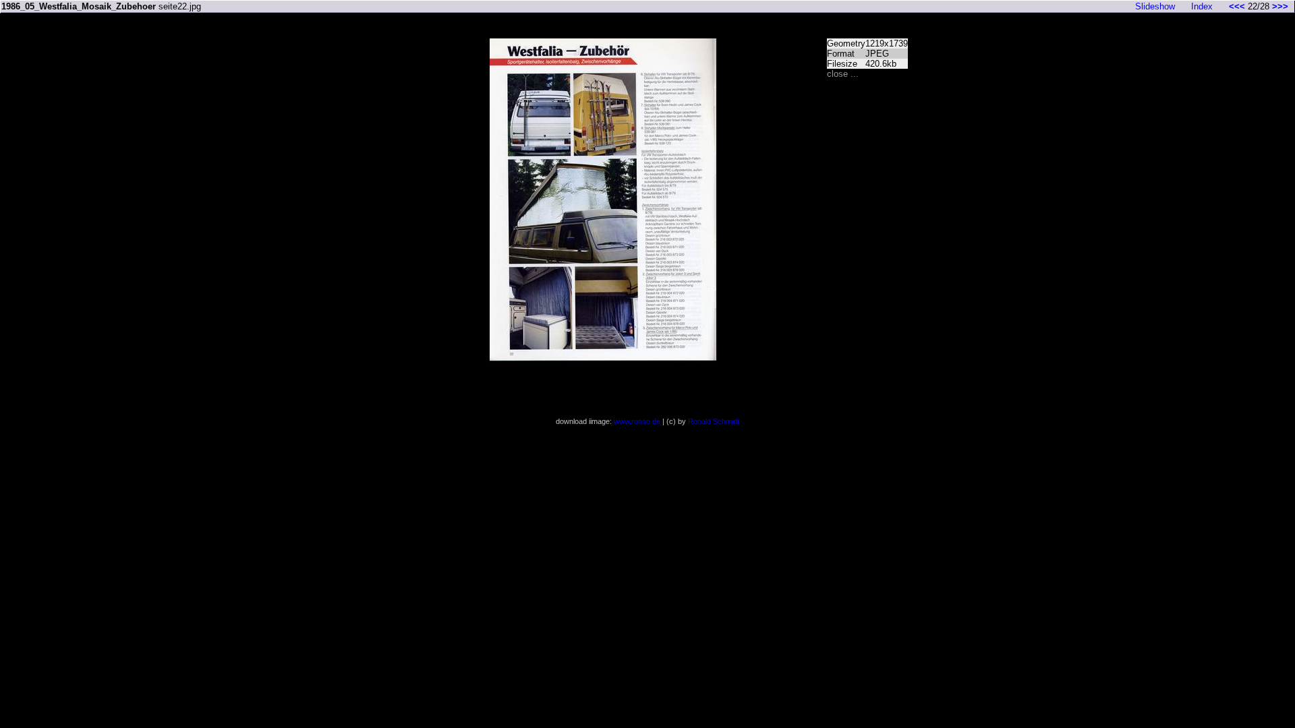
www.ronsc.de (637, 421)
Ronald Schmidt (713, 421)
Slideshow (1155, 6)
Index (1202, 6)
